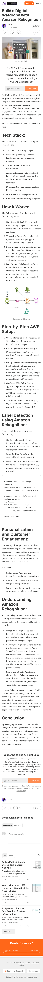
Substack (9, 977)
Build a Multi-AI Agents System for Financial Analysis (13, 865)
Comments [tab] (7, 825)
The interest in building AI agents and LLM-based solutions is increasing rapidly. (15, 918)
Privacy (21, 962)
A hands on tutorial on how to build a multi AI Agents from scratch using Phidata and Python (15, 872)
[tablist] (12, 825)
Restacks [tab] (17, 825)
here (4, 126)
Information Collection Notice (25, 788)
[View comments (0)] (12, 32)
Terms (27, 962)
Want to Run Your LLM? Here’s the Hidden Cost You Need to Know (15, 888)
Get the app (33, 971)
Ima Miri (10, 25)
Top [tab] (4, 855)
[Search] (38, 855)
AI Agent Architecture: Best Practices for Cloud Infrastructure (14, 911)
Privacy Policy (21, 791)
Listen (37, 26)
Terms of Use (33, 786)
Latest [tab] (10, 855)
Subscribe (29, 3)
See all (7, 931)
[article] (21, 871)
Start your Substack (15, 971)
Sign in (38, 3)
